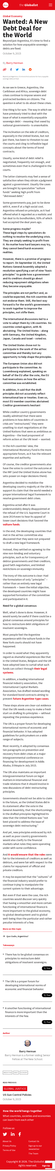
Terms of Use (9, 1150)
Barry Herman (14, 63)
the (28, 5)
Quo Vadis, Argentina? (17, 936)
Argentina (8, 1072)
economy (23, 1072)
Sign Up (46, 1165)
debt (16, 1072)
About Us (7, 1141)
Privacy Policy (9, 1145)
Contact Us (33, 1141)
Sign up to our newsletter (35, 1147)
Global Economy (12, 16)
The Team (33, 1153)
